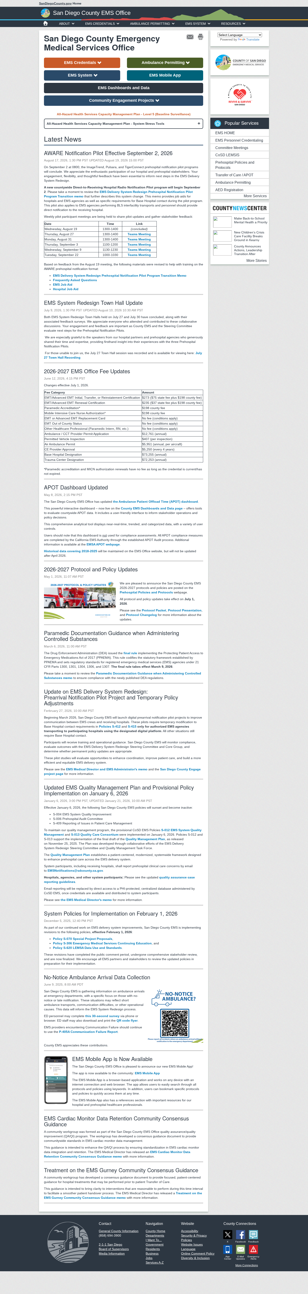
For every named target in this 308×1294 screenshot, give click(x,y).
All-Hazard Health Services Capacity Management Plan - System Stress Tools (105, 123)
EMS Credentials (100, 23)
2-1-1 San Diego (110, 1244)
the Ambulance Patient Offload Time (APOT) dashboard (155, 501)
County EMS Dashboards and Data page (152, 508)
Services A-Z (155, 1262)
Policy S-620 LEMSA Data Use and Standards (87, 948)
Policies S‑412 (110, 726)
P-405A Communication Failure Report (88, 1032)
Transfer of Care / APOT (234, 175)
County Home (155, 1231)
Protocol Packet (154, 610)
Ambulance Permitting (150, 23)
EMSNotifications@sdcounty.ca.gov (75, 870)
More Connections (246, 1265)
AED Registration (229, 190)
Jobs (149, 1258)
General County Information (118, 1231)
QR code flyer (127, 1020)
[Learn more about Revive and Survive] (240, 95)
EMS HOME (225, 133)
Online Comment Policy (197, 1253)
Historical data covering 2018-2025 (70, 551)
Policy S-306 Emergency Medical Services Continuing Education (102, 943)
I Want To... (154, 1240)
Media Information (112, 1253)
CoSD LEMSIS (227, 155)
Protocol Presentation (185, 610)
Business (152, 1253)
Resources (231, 23)
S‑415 (132, 726)
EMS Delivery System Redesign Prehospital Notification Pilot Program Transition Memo (119, 275)
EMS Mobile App (147, 1073)
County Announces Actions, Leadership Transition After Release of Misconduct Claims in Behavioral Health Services (237, 253)
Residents (153, 1249)
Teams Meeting (139, 234)
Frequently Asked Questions (75, 280)
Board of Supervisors (114, 1249)
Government (154, 1244)
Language (188, 1249)
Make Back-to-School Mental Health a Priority (250, 220)
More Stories (256, 260)
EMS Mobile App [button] (165, 75)
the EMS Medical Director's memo (86, 900)
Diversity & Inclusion (195, 1258)
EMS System (195, 23)
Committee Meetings (231, 148)
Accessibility (189, 1231)
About (64, 23)
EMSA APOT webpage (103, 544)
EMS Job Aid (62, 284)
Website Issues (192, 1244)
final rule (130, 653)
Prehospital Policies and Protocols (146, 592)
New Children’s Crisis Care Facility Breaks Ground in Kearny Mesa (238, 238)
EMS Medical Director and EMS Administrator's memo (106, 769)
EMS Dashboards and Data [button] (123, 88)
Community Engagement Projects (121, 100)
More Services (255, 196)
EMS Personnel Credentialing (239, 140)
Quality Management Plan (145, 839)
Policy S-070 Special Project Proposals (82, 939)
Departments (155, 1235)
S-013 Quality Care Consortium (94, 834)
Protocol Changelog (141, 615)
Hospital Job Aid (65, 289)
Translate (253, 39)
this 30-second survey (102, 1016)
